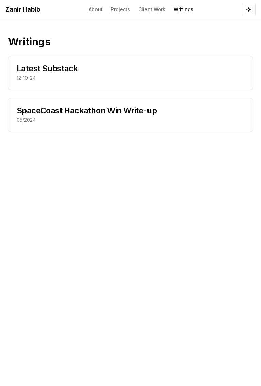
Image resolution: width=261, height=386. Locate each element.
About (96, 9)
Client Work (152, 9)
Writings (183, 9)
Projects (120, 9)
